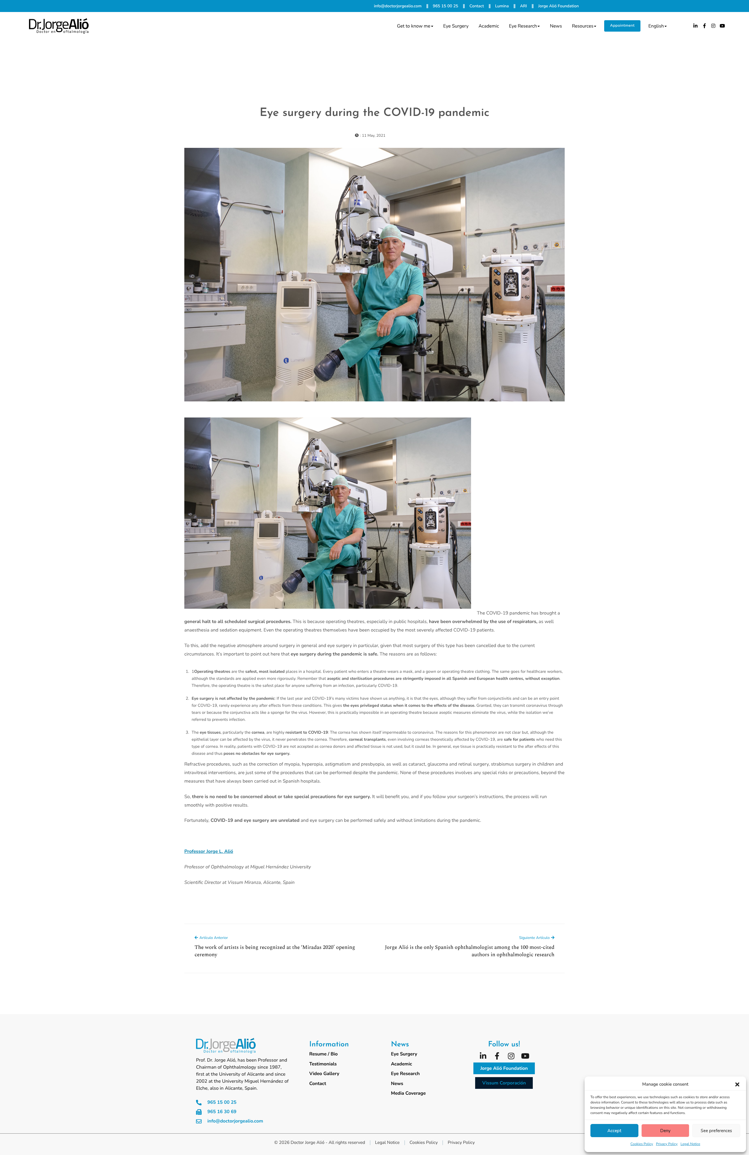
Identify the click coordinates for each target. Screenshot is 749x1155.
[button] (737, 1084)
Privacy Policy (667, 1144)
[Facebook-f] (704, 26)
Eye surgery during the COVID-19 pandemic (374, 113)
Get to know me (413, 26)
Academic (489, 26)
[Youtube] (722, 26)
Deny (665, 1131)
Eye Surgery (456, 26)
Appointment (622, 25)
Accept (614, 1131)
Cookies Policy (642, 1144)
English (656, 26)
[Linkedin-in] (695, 26)
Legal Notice (690, 1144)
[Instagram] (713, 26)
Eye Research (523, 26)
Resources (583, 26)
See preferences (716, 1131)
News (556, 26)
